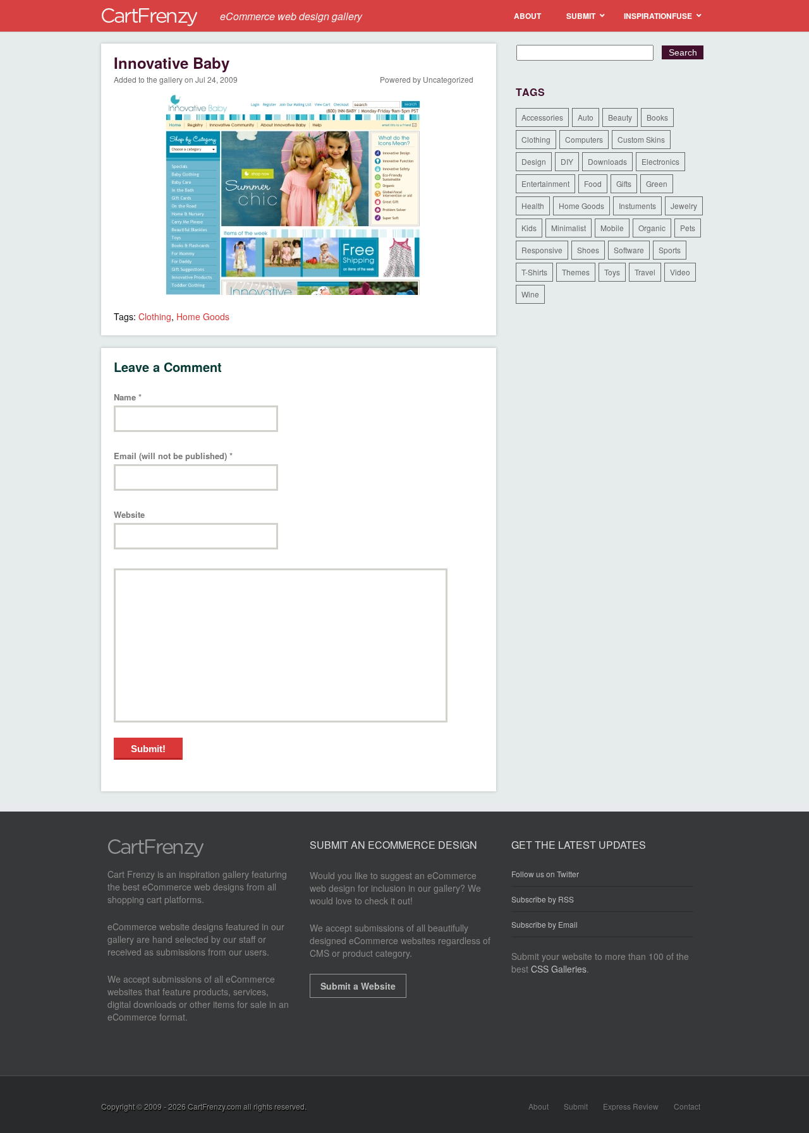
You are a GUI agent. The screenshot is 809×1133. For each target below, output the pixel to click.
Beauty (620, 117)
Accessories (542, 117)
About (538, 1106)
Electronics (660, 161)
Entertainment (545, 183)
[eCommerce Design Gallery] (155, 854)
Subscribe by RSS (542, 899)
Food (593, 183)
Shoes (588, 249)
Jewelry (684, 205)
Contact (687, 1106)
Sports (670, 249)
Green (656, 183)
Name (128, 397)
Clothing (154, 316)
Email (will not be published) (173, 456)
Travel (645, 272)
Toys (612, 272)
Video (680, 272)
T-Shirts (534, 272)
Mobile (612, 227)
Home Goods (202, 316)
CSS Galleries (559, 968)
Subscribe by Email (544, 924)
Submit (576, 1106)
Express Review (631, 1106)
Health (532, 205)
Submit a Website (358, 986)
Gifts (623, 183)
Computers (584, 139)
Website (129, 515)
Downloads (607, 161)
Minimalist (568, 227)
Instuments (637, 205)
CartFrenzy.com (214, 1106)
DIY (567, 161)
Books (657, 117)
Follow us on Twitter (545, 874)
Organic (652, 227)
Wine (530, 294)
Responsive (542, 249)
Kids (529, 227)
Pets (687, 227)
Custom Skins (641, 139)
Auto (585, 117)
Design (533, 161)
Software (629, 249)
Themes (576, 272)
